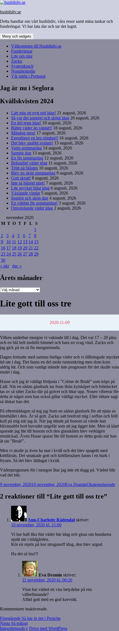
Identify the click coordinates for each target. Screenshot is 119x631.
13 (25, 241)
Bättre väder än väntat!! (31, 128)
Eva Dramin (76, 484)
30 (3, 260)
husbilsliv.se (10, 11)
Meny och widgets (16, 36)
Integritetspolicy (14, 628)
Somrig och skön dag (29, 198)
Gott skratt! (21, 178)
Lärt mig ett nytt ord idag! (33, 113)
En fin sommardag (27, 158)
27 (25, 254)
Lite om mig (21, 56)
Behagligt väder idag (29, 163)
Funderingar (21, 51)
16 (3, 247)
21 (31, 247)
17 (8, 247)
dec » (17, 266)
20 (25, 247)
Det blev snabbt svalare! (32, 143)
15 (36, 241)
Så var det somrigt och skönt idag (40, 118)
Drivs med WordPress (48, 628)
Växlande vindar (25, 193)
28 (31, 254)
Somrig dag (21, 153)
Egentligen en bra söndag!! (34, 138)
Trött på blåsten (24, 168)
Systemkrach (22, 66)
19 (19, 247)
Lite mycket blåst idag (30, 188)
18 (14, 247)
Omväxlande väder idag (32, 208)
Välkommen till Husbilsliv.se (36, 46)
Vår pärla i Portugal (28, 76)
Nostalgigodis (23, 71)
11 (14, 241)
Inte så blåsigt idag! (28, 183)
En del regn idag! (26, 123)
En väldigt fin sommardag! (34, 203)
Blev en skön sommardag (33, 173)
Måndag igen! (23, 133)
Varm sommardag (26, 148)
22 (36, 247)
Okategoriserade (101, 484)
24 (8, 254)
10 (8, 241)
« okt (4, 266)
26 (19, 254)
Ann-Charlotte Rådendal (51, 519)
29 (36, 254)
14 (31, 241)
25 (14, 254)
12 (19, 241)
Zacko (16, 61)
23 (3, 254)
